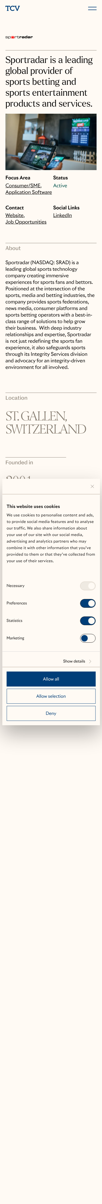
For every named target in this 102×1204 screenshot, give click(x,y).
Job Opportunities (26, 222)
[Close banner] (92, 486)
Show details (74, 661)
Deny (51, 713)
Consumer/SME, (23, 186)
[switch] (87, 603)
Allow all (51, 679)
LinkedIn (62, 215)
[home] (27, 9)
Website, (15, 215)
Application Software (28, 192)
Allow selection (51, 696)
